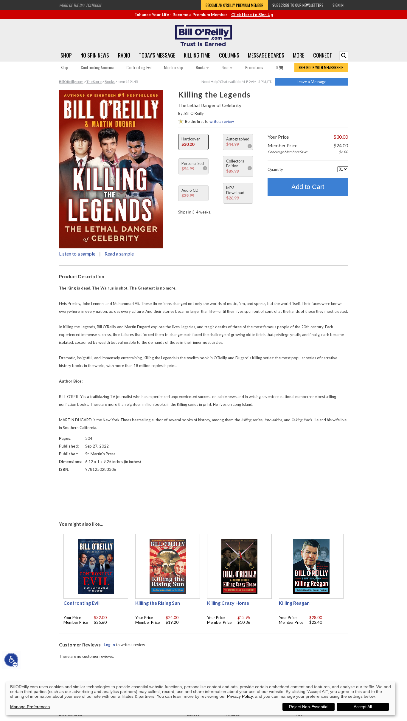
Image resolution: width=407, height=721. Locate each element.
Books (201, 67)
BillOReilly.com (71, 81)
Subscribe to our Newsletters (298, 5)
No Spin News (94, 55)
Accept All (363, 706)
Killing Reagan (294, 603)
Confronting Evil (138, 67)
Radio (124, 55)
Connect (322, 55)
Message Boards (266, 55)
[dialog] (200, 698)
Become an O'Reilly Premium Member (234, 5)
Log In (109, 644)
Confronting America (97, 67)
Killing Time (197, 55)
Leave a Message (311, 81)
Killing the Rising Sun (157, 603)
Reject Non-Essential (308, 706)
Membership (173, 67)
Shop (66, 55)
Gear (225, 67)
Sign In (338, 5)
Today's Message (157, 55)
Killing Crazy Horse (228, 603)
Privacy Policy (240, 696)
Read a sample (119, 253)
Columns (229, 55)
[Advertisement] (203, 491)
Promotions (254, 67)
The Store (94, 81)
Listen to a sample (77, 253)
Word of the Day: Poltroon (80, 5)
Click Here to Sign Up (252, 14)
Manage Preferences (30, 706)
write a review (221, 121)
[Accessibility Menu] (11, 660)
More (298, 55)
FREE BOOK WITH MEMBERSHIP (321, 67)
